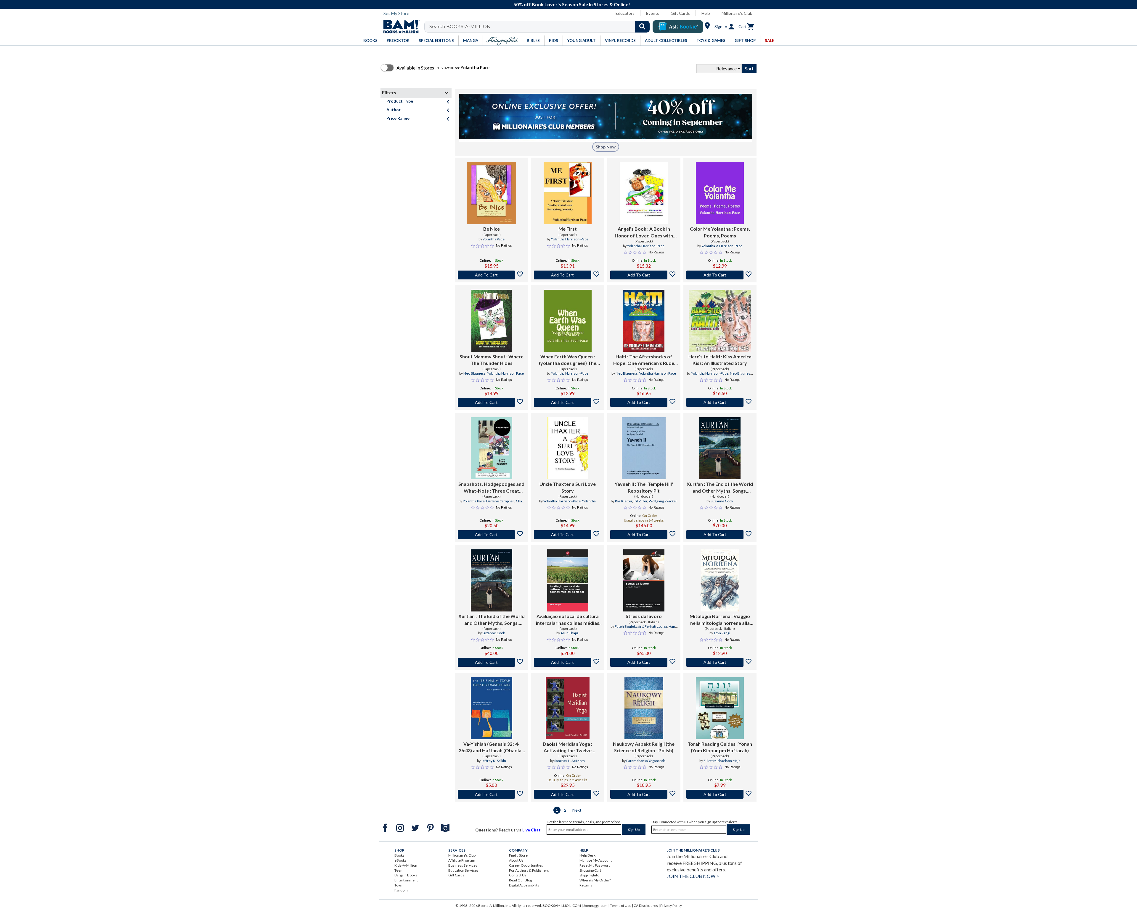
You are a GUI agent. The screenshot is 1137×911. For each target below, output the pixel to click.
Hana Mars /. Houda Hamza (652, 629)
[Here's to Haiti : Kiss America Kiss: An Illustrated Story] (719, 320)
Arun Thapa (570, 633)
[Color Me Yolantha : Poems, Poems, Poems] (719, 193)
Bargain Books (405, 875)
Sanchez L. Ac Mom (569, 760)
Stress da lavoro (644, 616)
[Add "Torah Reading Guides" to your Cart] (720, 794)
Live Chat (531, 829)
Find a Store (518, 855)
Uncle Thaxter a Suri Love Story (567, 487)
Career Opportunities (526, 865)
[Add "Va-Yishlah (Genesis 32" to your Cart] (491, 794)
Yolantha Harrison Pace (505, 373)
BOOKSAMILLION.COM (561, 905)
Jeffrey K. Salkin (493, 760)
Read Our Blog (520, 880)
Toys (398, 885)
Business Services (462, 865)
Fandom (401, 890)
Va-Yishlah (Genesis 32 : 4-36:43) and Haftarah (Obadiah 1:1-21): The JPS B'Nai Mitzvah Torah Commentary (491, 747)
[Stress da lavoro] (644, 580)
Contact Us (517, 875)
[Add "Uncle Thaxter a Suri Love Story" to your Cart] (567, 534)
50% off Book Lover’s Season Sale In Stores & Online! (571, 4)
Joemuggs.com (595, 905)
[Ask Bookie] (678, 26)
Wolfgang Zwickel (663, 501)
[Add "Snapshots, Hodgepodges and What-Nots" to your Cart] (491, 534)
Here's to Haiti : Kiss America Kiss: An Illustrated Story (719, 360)
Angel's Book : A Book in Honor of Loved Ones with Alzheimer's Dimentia (644, 232)
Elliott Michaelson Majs (722, 760)
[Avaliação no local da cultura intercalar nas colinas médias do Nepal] (567, 580)
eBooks (400, 860)
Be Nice (491, 229)
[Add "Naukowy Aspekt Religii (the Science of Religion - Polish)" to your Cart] (643, 794)
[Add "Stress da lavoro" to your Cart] (643, 662)
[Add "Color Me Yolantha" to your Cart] (720, 275)
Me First (567, 229)
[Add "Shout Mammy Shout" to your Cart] (491, 402)
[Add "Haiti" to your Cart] (643, 402)
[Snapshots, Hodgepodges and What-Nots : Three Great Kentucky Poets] (491, 448)
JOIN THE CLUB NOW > (693, 876)
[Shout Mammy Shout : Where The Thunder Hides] (491, 320)
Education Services (463, 870)
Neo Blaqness (474, 373)
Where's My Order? (595, 880)
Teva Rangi (722, 633)
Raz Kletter (623, 501)
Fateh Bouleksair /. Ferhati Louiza (641, 626)
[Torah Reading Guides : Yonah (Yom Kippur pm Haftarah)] (719, 708)
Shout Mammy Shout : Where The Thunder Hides (491, 360)
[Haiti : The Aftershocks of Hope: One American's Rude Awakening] (644, 320)
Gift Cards (680, 13)
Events (652, 13)
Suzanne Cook (722, 501)
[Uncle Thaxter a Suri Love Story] (567, 448)
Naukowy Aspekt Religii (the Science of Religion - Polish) (644, 747)
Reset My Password (595, 865)
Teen (398, 870)
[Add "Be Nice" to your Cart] (491, 275)
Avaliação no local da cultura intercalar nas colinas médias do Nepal (567, 619)
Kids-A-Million (405, 865)
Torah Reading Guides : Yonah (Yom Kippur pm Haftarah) (720, 747)
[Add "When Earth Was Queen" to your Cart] (567, 402)
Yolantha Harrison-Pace (569, 239)
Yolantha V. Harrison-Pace (721, 246)
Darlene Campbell (500, 501)
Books (399, 855)
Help (705, 13)
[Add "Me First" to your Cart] (567, 275)
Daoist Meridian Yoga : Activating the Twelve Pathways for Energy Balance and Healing (567, 747)
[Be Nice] (491, 193)
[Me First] (567, 193)
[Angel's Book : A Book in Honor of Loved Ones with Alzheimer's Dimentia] (643, 193)
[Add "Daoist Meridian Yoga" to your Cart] (567, 794)
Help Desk (587, 855)
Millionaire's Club (737, 13)
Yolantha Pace (494, 239)
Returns (585, 885)
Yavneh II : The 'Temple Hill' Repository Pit (644, 487)
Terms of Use (620, 905)
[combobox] (541, 26)
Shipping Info (589, 875)
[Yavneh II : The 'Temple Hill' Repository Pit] (643, 448)
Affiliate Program (461, 860)
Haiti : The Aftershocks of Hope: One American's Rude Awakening (643, 360)
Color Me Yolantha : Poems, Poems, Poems (720, 232)
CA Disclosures (646, 905)
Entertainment (406, 880)
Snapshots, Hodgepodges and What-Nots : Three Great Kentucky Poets (491, 487)
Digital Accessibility (524, 885)
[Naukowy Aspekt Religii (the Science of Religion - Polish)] (644, 708)
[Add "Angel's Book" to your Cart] (643, 275)
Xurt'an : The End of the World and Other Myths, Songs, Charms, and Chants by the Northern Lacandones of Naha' (720, 487)
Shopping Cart (590, 870)
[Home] (399, 26)
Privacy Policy (671, 905)
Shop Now (606, 146)
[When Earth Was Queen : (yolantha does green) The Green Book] (567, 320)
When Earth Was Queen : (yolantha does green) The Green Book (567, 360)
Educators (625, 13)
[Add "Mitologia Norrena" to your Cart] (720, 662)
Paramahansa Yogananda (646, 760)
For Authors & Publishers (529, 870)
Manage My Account (595, 860)
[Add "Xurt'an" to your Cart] (720, 534)
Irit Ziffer (640, 501)
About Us (516, 860)
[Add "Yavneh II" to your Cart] (643, 534)
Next (577, 810)
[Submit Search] (642, 27)
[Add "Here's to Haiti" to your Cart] (720, 402)
